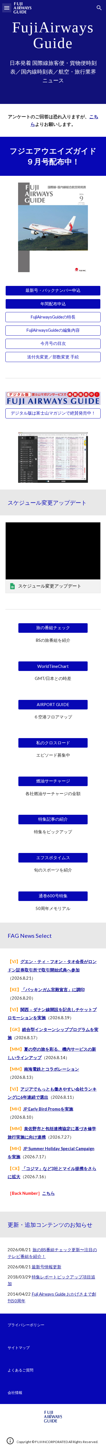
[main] (53, 35)
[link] (53, 557)
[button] (7, 7)
